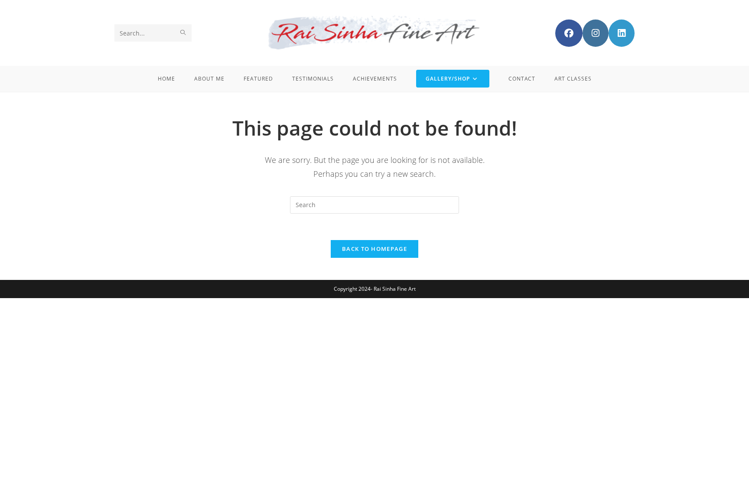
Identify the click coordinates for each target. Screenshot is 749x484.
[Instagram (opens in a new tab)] (596, 33)
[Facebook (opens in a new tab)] (569, 33)
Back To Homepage (374, 249)
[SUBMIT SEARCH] (183, 33)
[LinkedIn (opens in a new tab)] (622, 33)
